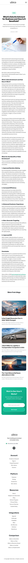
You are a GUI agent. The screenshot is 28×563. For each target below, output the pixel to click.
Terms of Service (14, 504)
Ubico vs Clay (14, 541)
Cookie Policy (14, 506)
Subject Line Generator (14, 495)
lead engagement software (19, 274)
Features (14, 477)
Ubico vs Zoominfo (14, 539)
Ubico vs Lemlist (14, 545)
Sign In (14, 461)
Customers (14, 481)
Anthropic (14, 518)
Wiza (14, 522)
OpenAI (14, 516)
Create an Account (14, 458)
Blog (14, 497)
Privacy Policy (14, 502)
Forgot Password (14, 463)
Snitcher (14, 527)
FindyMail (14, 520)
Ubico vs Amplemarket (14, 547)
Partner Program (14, 500)
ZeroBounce (14, 524)
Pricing (14, 479)
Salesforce (14, 529)
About (14, 493)
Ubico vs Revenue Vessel (14, 543)
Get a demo (14, 465)
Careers (14, 467)
